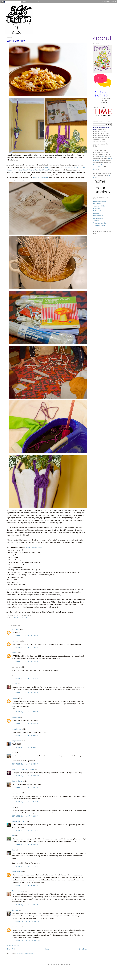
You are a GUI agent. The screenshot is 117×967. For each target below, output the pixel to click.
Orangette (96, 213)
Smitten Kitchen (98, 216)
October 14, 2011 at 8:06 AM (25, 921)
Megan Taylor (16, 741)
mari (13, 836)
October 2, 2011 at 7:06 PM (25, 735)
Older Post (82, 949)
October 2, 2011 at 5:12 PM (25, 635)
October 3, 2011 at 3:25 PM (25, 802)
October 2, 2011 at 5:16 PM (25, 661)
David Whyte (97, 203)
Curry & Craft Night (16, 41)
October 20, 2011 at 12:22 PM (26, 941)
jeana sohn (16, 717)
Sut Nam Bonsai (98, 218)
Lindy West (96, 208)
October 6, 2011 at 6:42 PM (25, 844)
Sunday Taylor (17, 891)
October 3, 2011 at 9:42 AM (25, 787)
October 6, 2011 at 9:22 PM (25, 866)
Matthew (15, 653)
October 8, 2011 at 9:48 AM (25, 905)
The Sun (96, 220)
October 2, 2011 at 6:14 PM (25, 693)
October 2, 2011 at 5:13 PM (25, 647)
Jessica (14, 698)
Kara (13, 850)
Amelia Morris (17, 872)
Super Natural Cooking (34, 547)
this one (95, 165)
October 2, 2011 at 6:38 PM (25, 712)
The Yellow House (99, 225)
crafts (17, 617)
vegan (25, 617)
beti (13, 752)
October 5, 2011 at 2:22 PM (25, 830)
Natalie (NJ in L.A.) (18, 821)
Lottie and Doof (98, 211)
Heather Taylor (17, 781)
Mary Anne (15, 629)
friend (47, 167)
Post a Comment (13, 946)
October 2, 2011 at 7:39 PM (25, 747)
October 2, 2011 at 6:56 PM (25, 724)
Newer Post (11, 949)
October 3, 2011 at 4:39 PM (25, 816)
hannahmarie (16, 729)
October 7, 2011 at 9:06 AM (25, 885)
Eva (13, 807)
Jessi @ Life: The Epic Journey (23, 769)
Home (47, 949)
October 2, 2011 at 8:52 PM (25, 764)
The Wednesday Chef (100, 223)
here (102, 156)
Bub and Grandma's (99, 201)
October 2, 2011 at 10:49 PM (25, 776)
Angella (14, 684)
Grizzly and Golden (99, 206)
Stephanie (15, 910)
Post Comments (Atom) (24, 953)
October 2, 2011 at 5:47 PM (25, 678)
